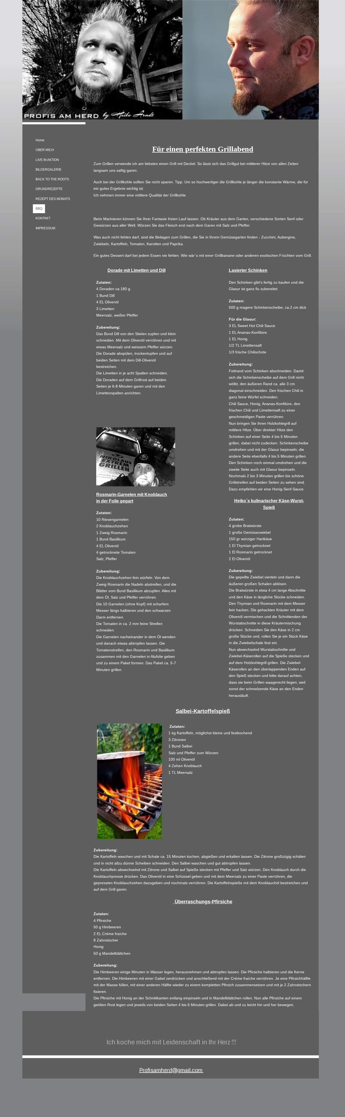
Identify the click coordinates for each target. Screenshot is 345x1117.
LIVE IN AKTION (47, 160)
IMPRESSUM (45, 228)
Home (40, 140)
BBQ (39, 208)
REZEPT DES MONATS (53, 199)
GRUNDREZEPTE (49, 189)
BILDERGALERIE (48, 169)
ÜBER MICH (45, 150)
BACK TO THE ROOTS (52, 179)
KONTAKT (43, 218)
